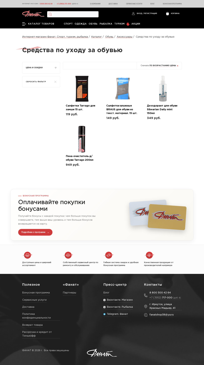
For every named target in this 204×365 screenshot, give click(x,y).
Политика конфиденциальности (36, 316)
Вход (139, 13)
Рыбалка (106, 24)
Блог (152, 3)
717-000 (165, 298)
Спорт (68, 24)
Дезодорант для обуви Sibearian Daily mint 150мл (162, 109)
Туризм (119, 24)
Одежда (81, 24)
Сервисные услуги (134, 3)
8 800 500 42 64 (46, 3)
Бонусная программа (172, 3)
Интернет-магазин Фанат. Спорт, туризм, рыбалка (55, 37)
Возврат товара (32, 325)
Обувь (93, 24)
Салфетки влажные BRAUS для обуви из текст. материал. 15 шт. (121, 109)
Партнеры (69, 293)
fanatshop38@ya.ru (161, 315)
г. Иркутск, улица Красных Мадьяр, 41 (162, 306)
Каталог (96, 37)
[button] (102, 214)
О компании (95, 3)
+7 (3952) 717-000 (64, 3)
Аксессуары (124, 37)
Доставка (113, 3)
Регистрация (150, 13)
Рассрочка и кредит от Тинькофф (37, 334)
